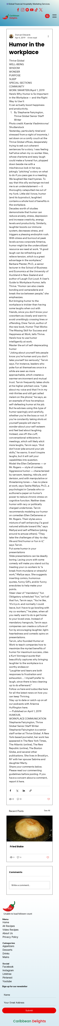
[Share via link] (30, 790)
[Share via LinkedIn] (24, 790)
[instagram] (22, 10)
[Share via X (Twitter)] (17, 790)
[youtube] (31, 10)
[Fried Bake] (29, 828)
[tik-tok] (36, 10)
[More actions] (48, 36)
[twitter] (41, 10)
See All (47, 810)
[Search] (47, 16)
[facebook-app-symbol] (18, 10)
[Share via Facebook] (10, 790)
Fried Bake (17, 846)
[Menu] (54, 16)
